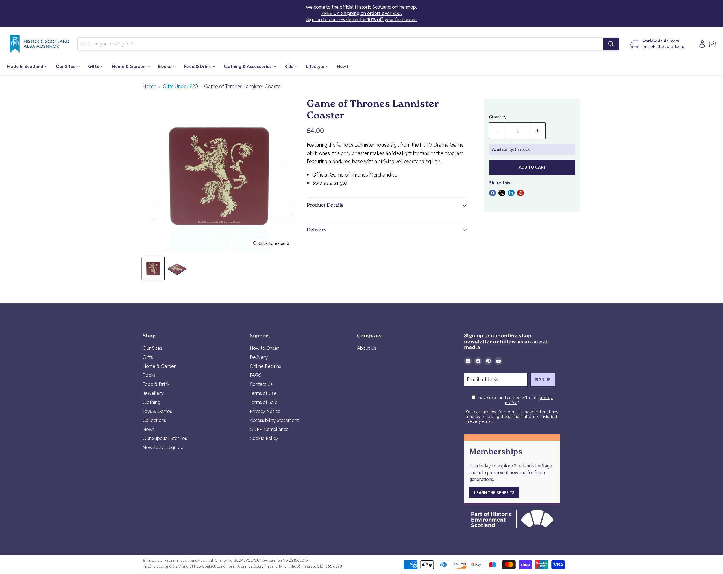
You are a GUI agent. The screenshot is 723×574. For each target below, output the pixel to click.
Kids (289, 66)
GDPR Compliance (269, 429)
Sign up (542, 379)
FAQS (256, 375)
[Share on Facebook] (492, 193)
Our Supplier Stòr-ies (165, 438)
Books (165, 66)
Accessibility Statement (274, 420)
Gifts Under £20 (180, 87)
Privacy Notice (265, 411)
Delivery (259, 357)
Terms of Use (263, 393)
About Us (366, 348)
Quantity (498, 117)
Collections (154, 420)
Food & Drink (198, 66)
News (148, 429)
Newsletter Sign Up (163, 447)
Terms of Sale (264, 402)
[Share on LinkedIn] (511, 193)
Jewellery (153, 393)
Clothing (151, 402)
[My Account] (700, 44)
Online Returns (265, 366)
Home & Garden (129, 66)
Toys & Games (157, 411)
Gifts (94, 66)
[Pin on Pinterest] (520, 193)
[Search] (611, 44)
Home (149, 87)
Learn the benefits (494, 492)
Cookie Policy (264, 438)
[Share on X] (501, 193)
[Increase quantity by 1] (538, 130)
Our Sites (66, 66)
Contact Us (261, 384)
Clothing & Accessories (248, 66)
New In (344, 66)
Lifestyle (315, 66)
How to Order (264, 348)
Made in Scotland (25, 66)
